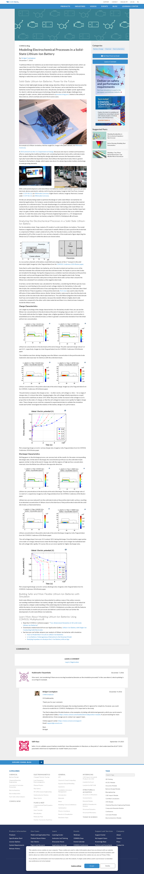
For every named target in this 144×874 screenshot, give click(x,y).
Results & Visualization (65, 814)
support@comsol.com (54, 723)
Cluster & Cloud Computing (67, 780)
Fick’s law (63, 291)
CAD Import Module (112, 795)
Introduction (62, 795)
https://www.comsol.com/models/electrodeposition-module (79, 714)
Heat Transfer (38, 810)
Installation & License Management (65, 791)
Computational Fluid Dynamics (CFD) (43, 806)
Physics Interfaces (64, 811)
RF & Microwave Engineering (43, 792)
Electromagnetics (42, 774)
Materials (61, 798)
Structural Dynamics (89, 809)
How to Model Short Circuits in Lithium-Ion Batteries (45, 634)
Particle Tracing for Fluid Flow (43, 820)
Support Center (100, 835)
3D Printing (109, 779)
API (59, 777)
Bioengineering (110, 792)
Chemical (108, 49)
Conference (109, 811)
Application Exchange (59, 845)
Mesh (60, 801)
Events (104, 6)
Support (106, 2)
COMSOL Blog (24, 46)
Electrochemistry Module (113, 818)
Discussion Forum (58, 842)
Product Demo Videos (38, 838)
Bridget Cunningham (28, 58)
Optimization (62, 808)
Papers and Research (38, 845)
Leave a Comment (110, 62)
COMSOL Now (15, 801)
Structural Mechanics (89, 812)
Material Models (88, 801)
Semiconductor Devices (41, 795)
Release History (14, 848)
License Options (14, 842)
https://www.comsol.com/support (69, 721)
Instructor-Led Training (60, 838)
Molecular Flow (38, 816)
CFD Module (109, 802)
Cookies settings (76, 866)
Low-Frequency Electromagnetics (39, 781)
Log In (132, 2)
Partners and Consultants (103, 845)
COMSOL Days (79, 838)
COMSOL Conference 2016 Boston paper (70, 264)
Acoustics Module (111, 786)
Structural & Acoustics (89, 791)
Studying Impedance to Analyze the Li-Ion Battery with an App (48, 639)
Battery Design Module (113, 789)
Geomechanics (87, 798)
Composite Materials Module (115, 808)
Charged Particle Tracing (41, 777)
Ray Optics (37, 788)
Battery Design (98, 49)
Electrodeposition (14, 793)
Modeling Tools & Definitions (67, 804)
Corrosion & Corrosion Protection (16, 786)
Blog (115, 6)
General (61, 774)
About (119, 835)
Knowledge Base (100, 842)
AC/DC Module (110, 782)
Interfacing (88, 774)
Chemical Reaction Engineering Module (118, 805)
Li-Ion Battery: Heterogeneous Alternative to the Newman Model (49, 637)
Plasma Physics (38, 785)
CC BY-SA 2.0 (27, 193)
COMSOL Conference (81, 845)
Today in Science (90, 817)
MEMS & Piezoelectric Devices (89, 805)
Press (118, 842)
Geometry (61, 787)
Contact (115, 2)
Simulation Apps (63, 817)
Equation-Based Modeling (66, 783)
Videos (93, 6)
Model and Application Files (40, 835)
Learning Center (130, 6)
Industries (80, 6)
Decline (107, 866)
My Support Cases (101, 838)
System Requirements (16, 845)
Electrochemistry (118, 49)
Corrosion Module (111, 815)
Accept (92, 866)
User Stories (35, 842)
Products (65, 6)
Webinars (77, 835)
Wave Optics (38, 798)
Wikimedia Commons (42, 193)
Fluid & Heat (39, 803)
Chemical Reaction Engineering (15, 781)
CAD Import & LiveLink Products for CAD (90, 778)
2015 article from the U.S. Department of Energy (36, 152)
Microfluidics (38, 813)
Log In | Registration (72, 662)
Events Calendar (79, 842)
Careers (119, 838)
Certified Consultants (112, 798)
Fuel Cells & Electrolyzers (17, 797)
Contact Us (120, 845)
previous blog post (62, 94)
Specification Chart (15, 838)
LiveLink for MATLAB (89, 785)
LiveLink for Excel (88, 782)
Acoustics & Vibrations (90, 794)
